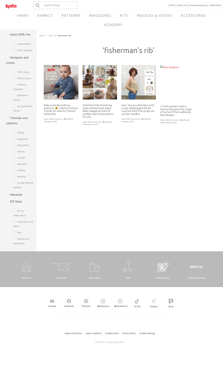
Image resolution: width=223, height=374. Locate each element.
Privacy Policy (129, 333)
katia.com (182, 5)
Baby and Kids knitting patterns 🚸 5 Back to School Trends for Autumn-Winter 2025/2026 (61, 109)
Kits (124, 15)
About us (26, 278)
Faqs (128, 278)
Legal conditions (94, 333)
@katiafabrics (121, 306)
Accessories (193, 15)
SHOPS (171, 5)
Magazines (100, 15)
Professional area (198, 5)
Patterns (71, 15)
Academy (113, 25)
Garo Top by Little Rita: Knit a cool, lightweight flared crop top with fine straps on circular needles (137, 109)
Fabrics (45, 15)
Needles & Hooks (154, 15)
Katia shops (94, 278)
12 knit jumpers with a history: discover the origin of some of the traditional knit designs (176, 110)
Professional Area (196, 278)
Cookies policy (112, 333)
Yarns (23, 15)
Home (41, 36)
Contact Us (60, 278)
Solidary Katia (162, 278)
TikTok (137, 306)
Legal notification (73, 333)
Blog (171, 306)
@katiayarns (103, 306)
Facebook (69, 306)
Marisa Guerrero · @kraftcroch (61, 119)
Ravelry (154, 306)
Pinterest (86, 306)
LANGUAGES (215, 5)
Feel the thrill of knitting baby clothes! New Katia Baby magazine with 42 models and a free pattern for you (98, 111)
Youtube (52, 306)
